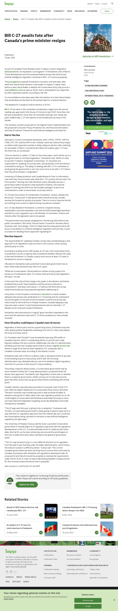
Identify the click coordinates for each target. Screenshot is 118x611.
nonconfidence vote (14, 90)
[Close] (114, 600)
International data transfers (99, 96)
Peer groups (94, 559)
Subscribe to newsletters (99, 578)
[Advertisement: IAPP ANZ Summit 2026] (98, 154)
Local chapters (95, 555)
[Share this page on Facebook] (92, 102)
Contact (104, 4)
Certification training (51, 569)
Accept (87, 606)
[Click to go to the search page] (112, 3)
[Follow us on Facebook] (11, 572)
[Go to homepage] (9, 4)
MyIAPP (90, 4)
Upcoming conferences (75, 569)
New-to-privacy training (52, 573)
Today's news (95, 569)
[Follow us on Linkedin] (7, 572)
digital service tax (61, 345)
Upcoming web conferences (77, 573)
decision (46, 294)
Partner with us (30, 577)
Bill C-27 (8, 109)
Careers (26, 581)
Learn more (8, 599)
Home (7, 19)
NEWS (69, 11)
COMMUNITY (59, 11)
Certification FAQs (50, 559)
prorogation (14, 81)
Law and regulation (94, 91)
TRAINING (24, 11)
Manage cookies (88, 594)
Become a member (74, 555)
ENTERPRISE (92, 11)
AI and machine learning (96, 86)
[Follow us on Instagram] (15, 572)
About (97, 4)
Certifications (49, 555)
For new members (73, 559)
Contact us (10, 577)
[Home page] (11, 551)
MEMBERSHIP (45, 11)
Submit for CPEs (26, 484)
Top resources (95, 573)
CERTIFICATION (11, 11)
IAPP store (16, 581)
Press (8, 581)
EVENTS (34, 11)
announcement (12, 71)
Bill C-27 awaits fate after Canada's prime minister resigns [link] (46, 19)
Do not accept (88, 600)
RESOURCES (80, 11)
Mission (19, 577)
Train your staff (49, 578)
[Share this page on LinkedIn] (86, 102)
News (15, 19)
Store (107, 11)
